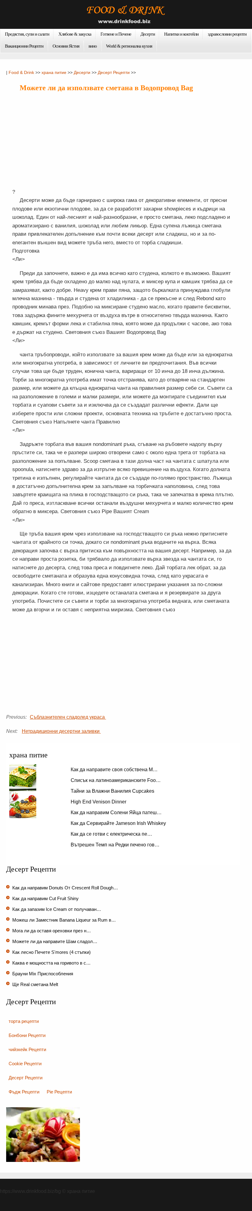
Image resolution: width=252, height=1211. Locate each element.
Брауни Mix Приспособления (43, 973)
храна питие (53, 72)
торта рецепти (24, 1021)
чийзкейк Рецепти (27, 1049)
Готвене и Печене (115, 34)
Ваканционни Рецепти (24, 46)
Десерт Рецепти (114, 72)
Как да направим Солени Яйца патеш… (116, 812)
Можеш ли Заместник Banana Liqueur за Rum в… (64, 920)
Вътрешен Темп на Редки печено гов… (115, 844)
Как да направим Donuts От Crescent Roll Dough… (65, 887)
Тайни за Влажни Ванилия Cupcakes (113, 791)
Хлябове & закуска (74, 34)
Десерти (147, 34)
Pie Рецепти (59, 1091)
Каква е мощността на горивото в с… (51, 962)
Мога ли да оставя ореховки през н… (51, 930)
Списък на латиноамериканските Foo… (116, 780)
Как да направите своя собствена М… (114, 769)
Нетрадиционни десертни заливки (61, 731)
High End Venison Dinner (99, 801)
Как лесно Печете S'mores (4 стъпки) (52, 952)
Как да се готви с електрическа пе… (111, 834)
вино (93, 46)
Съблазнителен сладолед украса (68, 717)
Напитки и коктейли (181, 34)
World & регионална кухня (129, 46)
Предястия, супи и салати (27, 34)
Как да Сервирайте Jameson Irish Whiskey (119, 823)
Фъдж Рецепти (24, 1091)
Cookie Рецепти (25, 1063)
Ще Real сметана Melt (35, 984)
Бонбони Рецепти (27, 1035)
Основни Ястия (66, 46)
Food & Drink (21, 72)
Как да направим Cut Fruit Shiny (46, 898)
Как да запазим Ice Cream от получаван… (56, 909)
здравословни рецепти (227, 34)
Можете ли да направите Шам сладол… (54, 941)
